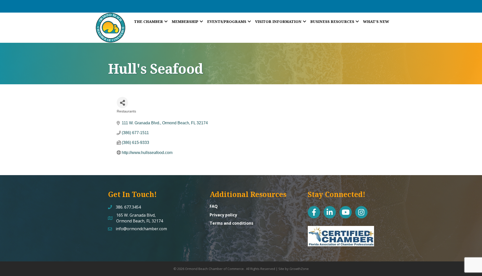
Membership (185, 21)
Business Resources (332, 21)
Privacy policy (223, 215)
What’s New (376, 21)
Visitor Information (278, 21)
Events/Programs (226, 21)
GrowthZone (299, 268)
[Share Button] (122, 102)
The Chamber (148, 21)
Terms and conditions (231, 223)
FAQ (214, 206)
